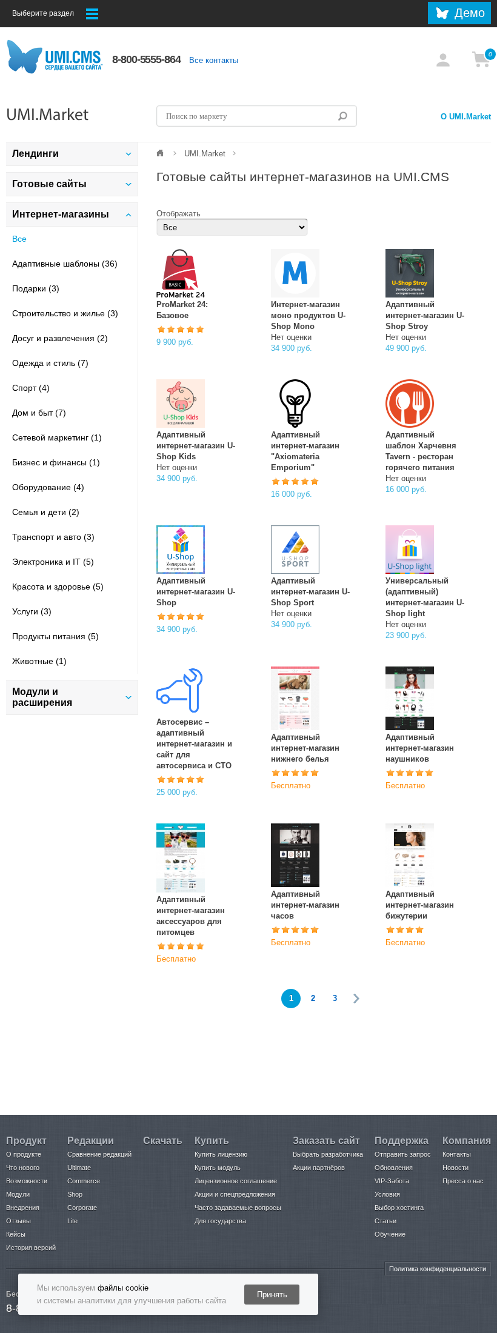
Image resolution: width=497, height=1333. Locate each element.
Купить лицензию (221, 1154)
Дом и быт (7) (39, 412)
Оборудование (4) (48, 487)
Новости (455, 1167)
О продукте (23, 1154)
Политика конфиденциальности (437, 1268)
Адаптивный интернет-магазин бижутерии (419, 904)
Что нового (22, 1167)
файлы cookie (123, 1287)
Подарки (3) (35, 288)
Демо (470, 12)
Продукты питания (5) (55, 636)
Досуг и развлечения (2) (60, 338)
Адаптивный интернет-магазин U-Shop (195, 591)
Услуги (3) (32, 611)
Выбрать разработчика (328, 1154)
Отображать (178, 213)
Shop (74, 1194)
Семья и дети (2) (45, 512)
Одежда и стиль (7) (50, 363)
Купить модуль (218, 1167)
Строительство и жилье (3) (65, 313)
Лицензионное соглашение (236, 1181)
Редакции (90, 1140)
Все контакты (213, 60)
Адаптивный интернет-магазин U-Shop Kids (195, 445)
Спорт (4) (31, 388)
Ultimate (79, 1167)
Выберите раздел (43, 13)
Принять (272, 1294)
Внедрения (22, 1207)
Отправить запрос (403, 1154)
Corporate (82, 1207)
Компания (466, 1140)
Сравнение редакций (99, 1154)
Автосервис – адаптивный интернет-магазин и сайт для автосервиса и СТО (194, 743)
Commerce (83, 1181)
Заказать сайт (326, 1140)
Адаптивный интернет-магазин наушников (419, 748)
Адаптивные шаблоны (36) (65, 263)
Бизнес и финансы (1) (56, 462)
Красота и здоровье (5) (58, 586)
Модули (18, 1194)
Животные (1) (39, 661)
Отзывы (18, 1221)
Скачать (162, 1140)
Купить (212, 1140)
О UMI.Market (466, 116)
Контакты (456, 1154)
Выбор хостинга (399, 1207)
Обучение (390, 1234)
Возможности (26, 1181)
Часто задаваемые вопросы (238, 1207)
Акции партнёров (319, 1167)
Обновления (394, 1167)
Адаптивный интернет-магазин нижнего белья (305, 748)
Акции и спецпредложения (235, 1194)
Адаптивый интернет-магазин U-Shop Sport (310, 591)
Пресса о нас (463, 1181)
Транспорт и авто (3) (53, 537)
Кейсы (15, 1234)
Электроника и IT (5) (53, 562)
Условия (387, 1194)
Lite (72, 1221)
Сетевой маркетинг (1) (57, 437)
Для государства (220, 1221)
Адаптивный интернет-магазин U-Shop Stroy (424, 315)
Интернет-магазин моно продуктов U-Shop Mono (308, 315)
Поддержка (402, 1140)
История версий (31, 1247)
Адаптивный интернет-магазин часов (305, 904)
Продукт (26, 1140)
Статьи (385, 1221)
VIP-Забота (392, 1181)
